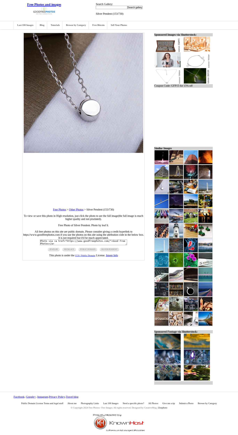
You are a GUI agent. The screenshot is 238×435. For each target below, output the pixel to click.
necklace (69, 249)
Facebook (19, 396)
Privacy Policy (57, 396)
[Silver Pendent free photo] (83, 151)
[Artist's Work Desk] (191, 192)
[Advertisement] (83, 177)
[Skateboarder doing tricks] (176, 163)
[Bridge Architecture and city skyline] (176, 177)
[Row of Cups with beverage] (191, 207)
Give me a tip (168, 403)
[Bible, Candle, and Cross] (205, 310)
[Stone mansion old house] (191, 310)
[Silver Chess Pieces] (161, 236)
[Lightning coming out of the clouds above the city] (176, 207)
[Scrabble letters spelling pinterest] (161, 324)
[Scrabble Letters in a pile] (176, 324)
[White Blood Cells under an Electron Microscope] (191, 265)
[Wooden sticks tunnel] (205, 177)
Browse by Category (76, 25)
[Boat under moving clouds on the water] (176, 221)
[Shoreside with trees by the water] (205, 324)
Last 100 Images (25, 25)
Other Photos (76, 209)
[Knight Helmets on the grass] (191, 221)
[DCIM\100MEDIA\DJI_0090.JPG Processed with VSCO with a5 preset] (205, 280)
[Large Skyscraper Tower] (191, 163)
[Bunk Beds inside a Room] (191, 324)
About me (72, 403)
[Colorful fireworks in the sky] (191, 177)
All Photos (153, 403)
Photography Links (90, 403)
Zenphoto (162, 408)
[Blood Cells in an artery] (161, 265)
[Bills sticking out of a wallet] (161, 280)
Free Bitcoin (98, 25)
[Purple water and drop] (161, 163)
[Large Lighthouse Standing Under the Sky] (176, 236)
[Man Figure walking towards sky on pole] (161, 207)
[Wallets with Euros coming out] (205, 265)
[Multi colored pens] (161, 221)
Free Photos (59, 209)
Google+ (31, 396)
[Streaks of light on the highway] (205, 295)
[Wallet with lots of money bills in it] (176, 280)
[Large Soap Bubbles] (205, 207)
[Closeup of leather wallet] (191, 280)
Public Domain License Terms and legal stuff (42, 403)
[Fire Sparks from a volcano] (205, 163)
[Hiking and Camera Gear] (161, 295)
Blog (42, 25)
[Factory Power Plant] (161, 251)
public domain (87, 249)
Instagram (42, 396)
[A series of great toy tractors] (191, 236)
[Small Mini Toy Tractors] (205, 236)
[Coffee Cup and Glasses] (191, 295)
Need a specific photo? (133, 403)
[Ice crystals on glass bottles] (176, 192)
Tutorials (55, 25)
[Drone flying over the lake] (205, 251)
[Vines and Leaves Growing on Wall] (176, 251)
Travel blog (72, 396)
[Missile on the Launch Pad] (205, 192)
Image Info (112, 255)
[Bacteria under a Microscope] (191, 251)
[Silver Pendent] (161, 192)
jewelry (53, 249)
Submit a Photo (186, 403)
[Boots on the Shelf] (176, 295)
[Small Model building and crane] (161, 310)
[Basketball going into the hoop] (176, 310)
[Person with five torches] (205, 221)
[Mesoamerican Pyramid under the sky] (161, 177)
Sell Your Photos (119, 25)
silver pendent (109, 249)
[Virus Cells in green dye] (176, 265)
